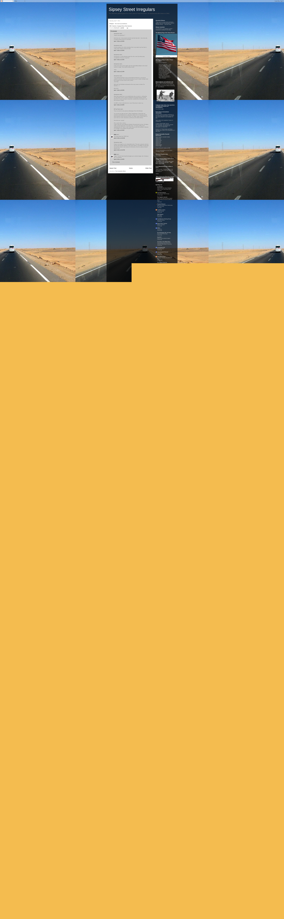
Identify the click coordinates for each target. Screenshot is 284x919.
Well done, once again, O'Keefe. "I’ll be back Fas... (161, 710)
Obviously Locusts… (161, 220)
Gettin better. (161, 667)
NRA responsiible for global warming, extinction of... (161, 696)
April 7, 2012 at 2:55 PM (119, 41)
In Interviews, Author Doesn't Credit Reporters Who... (161, 608)
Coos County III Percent (162, 252)
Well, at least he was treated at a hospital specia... (161, 767)
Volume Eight (158, 145)
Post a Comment (116, 162)
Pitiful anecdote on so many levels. (160, 598)
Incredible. (160, 601)
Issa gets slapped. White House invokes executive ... (160, 760)
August (160, 495)
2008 (158, 897)
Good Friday (160, 773)
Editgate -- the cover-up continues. (161, 745)
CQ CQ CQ (159, 229)
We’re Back (159, 215)
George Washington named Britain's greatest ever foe (161, 658)
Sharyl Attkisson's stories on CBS (163, 148)
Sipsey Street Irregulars (132, 9)
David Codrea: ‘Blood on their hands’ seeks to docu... (161, 579)
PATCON (160, 622)
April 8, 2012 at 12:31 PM (119, 150)
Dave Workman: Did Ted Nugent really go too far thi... (161, 627)
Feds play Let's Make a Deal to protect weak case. (161, 685)
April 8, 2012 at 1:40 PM (119, 159)
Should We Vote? (160, 248)
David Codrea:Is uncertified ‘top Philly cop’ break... (161, 788)
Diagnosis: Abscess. (160, 776)
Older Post (148, 168)
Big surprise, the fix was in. (161, 794)
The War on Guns (161, 209)
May (159, 500)
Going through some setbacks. (161, 672)
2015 (158, 477)
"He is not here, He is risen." (161, 715)
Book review (160, 669)
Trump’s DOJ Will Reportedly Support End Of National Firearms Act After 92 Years (164, 199)
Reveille (164, 337)
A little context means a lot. (160, 527)
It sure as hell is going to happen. (163, 238)
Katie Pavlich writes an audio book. (161, 826)
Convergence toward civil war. (161, 860)
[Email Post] (127, 27)
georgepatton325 (161, 247)
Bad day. (160, 856)
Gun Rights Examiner (162, 262)
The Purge (159, 253)
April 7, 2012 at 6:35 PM (119, 130)
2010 (158, 893)
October (160, 490)
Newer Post (112, 168)
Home (131, 168)
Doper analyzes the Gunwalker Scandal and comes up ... (161, 869)
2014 (158, 479)
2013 (158, 480)
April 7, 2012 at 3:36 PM (119, 50)
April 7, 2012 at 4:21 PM (119, 71)
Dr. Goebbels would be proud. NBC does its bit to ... (161, 877)
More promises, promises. (160, 641)
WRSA (158, 228)
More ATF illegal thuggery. (160, 847)
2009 (158, 895)
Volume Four (158, 141)
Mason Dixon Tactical (162, 223)
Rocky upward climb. (161, 644)
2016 (158, 475)
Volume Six (158, 143)
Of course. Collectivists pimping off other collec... (161, 740)
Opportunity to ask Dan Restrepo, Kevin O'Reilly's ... (161, 678)
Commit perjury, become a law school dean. (161, 573)
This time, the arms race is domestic (161, 690)
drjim (115, 134)
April (159, 502)
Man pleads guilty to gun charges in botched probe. (161, 820)
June (159, 499)
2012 (158, 482)
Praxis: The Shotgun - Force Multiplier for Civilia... (161, 548)
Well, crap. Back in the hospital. (161, 830)
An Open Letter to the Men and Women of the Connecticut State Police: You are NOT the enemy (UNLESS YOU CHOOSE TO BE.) (165, 116)
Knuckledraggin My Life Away (164, 232)
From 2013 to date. (160, 109)
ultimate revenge (160, 211)
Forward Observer (161, 204)
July (159, 497)
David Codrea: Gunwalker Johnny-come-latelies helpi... (161, 635)
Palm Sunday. (161, 881)
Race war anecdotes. (161, 798)
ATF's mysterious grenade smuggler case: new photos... (161, 565)
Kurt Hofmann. (161, 86)
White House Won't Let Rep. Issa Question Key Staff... (161, 703)
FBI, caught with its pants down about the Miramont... (161, 559)
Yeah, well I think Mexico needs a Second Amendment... (161, 837)
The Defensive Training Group (164, 218)
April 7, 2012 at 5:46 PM (119, 104)
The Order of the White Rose (163, 241)
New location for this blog (162, 233)
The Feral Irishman (161, 192)
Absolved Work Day (160, 863)
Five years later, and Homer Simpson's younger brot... (161, 533)
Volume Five (158, 142)
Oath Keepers (160, 214)
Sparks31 (159, 237)
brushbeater (160, 186)
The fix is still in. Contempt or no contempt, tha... (161, 512)
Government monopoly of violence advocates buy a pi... (161, 727)
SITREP (160, 603)
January (160, 888)
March (159, 883)
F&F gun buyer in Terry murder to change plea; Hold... (160, 812)
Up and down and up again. (161, 553)
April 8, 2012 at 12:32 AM (119, 138)
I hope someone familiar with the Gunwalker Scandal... (161, 586)
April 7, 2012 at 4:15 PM (119, 59)
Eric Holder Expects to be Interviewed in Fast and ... (161, 803)
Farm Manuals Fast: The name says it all (161, 853)
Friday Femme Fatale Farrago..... (163, 193)
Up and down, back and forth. (161, 592)
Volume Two (158, 139)
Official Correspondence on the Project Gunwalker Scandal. (164, 151)
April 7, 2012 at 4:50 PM (119, 90)
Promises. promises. (160, 653)
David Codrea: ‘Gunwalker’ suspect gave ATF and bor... (161, 615)
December (160, 484)
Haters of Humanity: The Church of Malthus (161, 649)
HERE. (159, 155)
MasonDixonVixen (161, 256)
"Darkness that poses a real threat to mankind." (161, 720)
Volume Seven (159, 144)
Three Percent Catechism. (163, 70)
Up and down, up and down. (161, 664)
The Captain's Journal (162, 197)
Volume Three (159, 140)
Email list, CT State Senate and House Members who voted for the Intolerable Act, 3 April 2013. (165, 130)
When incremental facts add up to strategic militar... (161, 781)
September (160, 492)
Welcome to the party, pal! (160, 843)
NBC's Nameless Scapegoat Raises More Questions (120, 26)
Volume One (158, 138)
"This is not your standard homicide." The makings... (161, 751)
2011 (158, 892)
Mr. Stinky (160, 771)
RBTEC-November (161, 224)
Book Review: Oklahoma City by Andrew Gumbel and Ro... (161, 520)
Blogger (144, 914)
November (160, 487)
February (160, 885)
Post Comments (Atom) (120, 171)
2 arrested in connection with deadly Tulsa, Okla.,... (161, 734)
